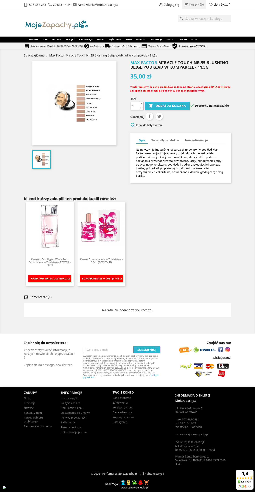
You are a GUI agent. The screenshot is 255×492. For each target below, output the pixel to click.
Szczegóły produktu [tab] (165, 140)
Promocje (156, 39)
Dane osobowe (122, 398)
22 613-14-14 (62, 5)
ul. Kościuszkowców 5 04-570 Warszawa (188, 410)
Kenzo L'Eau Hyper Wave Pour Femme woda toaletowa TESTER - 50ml (50, 262)
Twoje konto (123, 392)
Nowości (141, 39)
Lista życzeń (220, 4)
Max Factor (143, 62)
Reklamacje (68, 422)
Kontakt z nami (33, 412)
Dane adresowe (122, 412)
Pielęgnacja (86, 39)
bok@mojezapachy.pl (187, 446)
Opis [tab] (142, 140)
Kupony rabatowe (124, 417)
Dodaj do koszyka (167, 105)
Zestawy (56, 39)
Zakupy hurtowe (71, 427)
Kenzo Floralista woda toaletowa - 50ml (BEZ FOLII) (101, 260)
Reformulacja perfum (74, 432)
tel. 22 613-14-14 (185, 423)
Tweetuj (159, 116)
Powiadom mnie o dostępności (50, 278)
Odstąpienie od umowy (75, 412)
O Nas (28, 398)
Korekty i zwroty (122, 407)
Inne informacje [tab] (196, 140)
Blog (194, 39)
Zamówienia (120, 402)
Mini (45, 39)
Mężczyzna (115, 39)
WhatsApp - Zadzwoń (188, 427)
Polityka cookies (70, 403)
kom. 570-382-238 (186, 450)
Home (129, 39)
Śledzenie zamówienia (38, 426)
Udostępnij (149, 116)
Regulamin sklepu (72, 408)
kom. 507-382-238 (186, 419)
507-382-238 (37, 5)
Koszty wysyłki (69, 398)
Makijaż (70, 39)
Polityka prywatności (73, 417)
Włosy (101, 39)
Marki (183, 39)
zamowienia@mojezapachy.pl (98, 5)
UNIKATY (171, 39)
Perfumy (33, 39)
